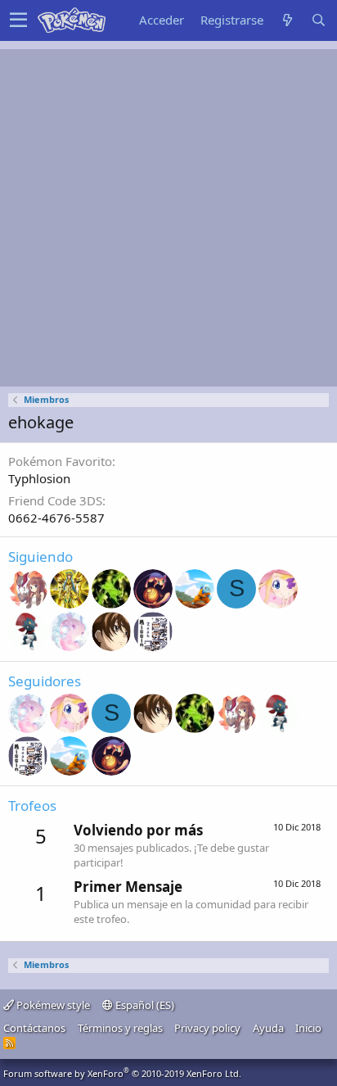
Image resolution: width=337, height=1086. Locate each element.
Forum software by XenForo (122, 1073)
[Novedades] (287, 20)
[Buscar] (318, 20)
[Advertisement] (168, 218)
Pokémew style (52, 1005)
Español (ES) (143, 1005)
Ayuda (268, 1027)
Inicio (308, 1027)
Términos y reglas (120, 1027)
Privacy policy (207, 1027)
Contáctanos (34, 1027)
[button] (18, 20)
